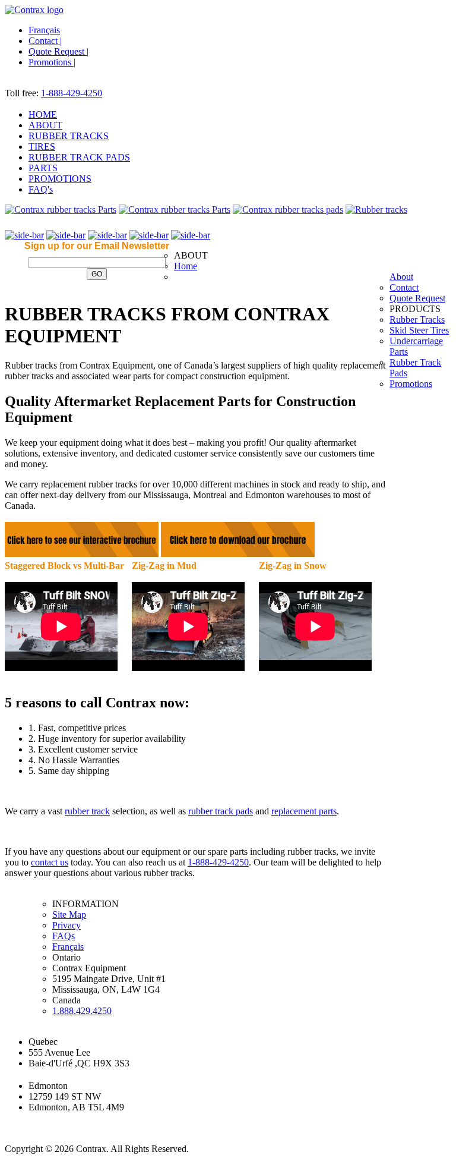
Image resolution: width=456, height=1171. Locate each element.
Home (185, 266)
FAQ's (40, 189)
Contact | (45, 41)
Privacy (66, 925)
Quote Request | (58, 51)
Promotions (411, 384)
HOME (42, 114)
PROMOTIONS (59, 179)
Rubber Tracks (417, 319)
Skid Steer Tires (419, 330)
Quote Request (417, 298)
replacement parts (304, 811)
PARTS (43, 168)
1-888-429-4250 (71, 93)
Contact (404, 287)
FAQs (63, 936)
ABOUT (45, 125)
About (401, 277)
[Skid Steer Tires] (174, 209)
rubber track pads (220, 811)
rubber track (87, 811)
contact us (49, 862)
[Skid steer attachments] (288, 209)
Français (44, 30)
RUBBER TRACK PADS (79, 157)
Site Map (69, 914)
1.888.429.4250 (82, 1011)
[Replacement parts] (376, 209)
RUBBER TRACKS (68, 136)
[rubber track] (60, 209)
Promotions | (51, 62)
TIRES (41, 146)
